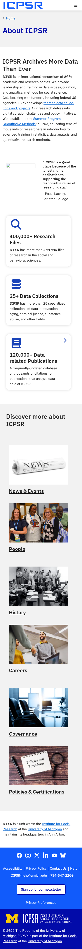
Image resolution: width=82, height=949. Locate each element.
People (17, 549)
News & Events (26, 491)
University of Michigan (45, 829)
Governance (23, 734)
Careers (18, 670)
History (17, 612)
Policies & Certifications (36, 792)
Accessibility (12, 868)
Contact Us (58, 868)
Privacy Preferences (41, 902)
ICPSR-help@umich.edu (28, 875)
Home (11, 18)
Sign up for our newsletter (41, 889)
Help (73, 868)
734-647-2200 (62, 875)
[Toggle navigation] (76, 5)
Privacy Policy (36, 868)
